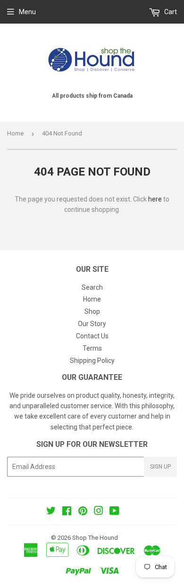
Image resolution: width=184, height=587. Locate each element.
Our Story (92, 323)
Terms (92, 348)
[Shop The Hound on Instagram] (98, 512)
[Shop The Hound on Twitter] (51, 512)
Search (92, 287)
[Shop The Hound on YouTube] (114, 512)
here (155, 199)
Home (15, 133)
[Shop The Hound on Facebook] (67, 512)
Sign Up (160, 466)
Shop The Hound (95, 537)
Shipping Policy (92, 360)
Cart (170, 12)
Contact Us (92, 336)
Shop (92, 311)
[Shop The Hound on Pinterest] (83, 512)
